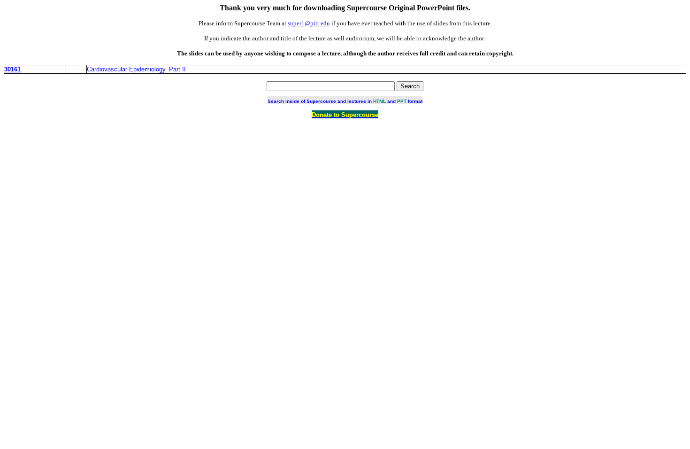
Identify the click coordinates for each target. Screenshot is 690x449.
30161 (12, 69)
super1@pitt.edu (309, 23)
